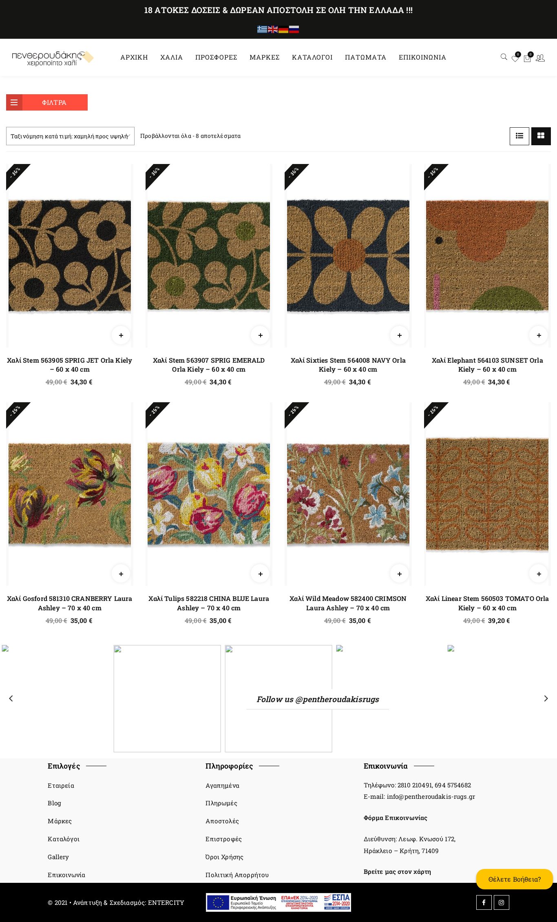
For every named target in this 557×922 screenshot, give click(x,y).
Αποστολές (222, 821)
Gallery (58, 857)
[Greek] (262, 29)
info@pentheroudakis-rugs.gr (431, 796)
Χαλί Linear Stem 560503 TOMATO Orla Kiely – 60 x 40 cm (487, 603)
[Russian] (294, 29)
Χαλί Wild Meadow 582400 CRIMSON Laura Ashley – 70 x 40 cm (348, 603)
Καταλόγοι (63, 839)
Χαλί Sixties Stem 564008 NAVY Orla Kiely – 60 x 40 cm (348, 364)
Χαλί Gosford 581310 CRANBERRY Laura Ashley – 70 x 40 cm (70, 603)
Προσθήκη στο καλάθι (121, 346)
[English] (273, 29)
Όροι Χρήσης (224, 857)
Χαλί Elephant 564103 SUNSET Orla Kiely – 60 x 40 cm (487, 364)
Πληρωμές (221, 803)
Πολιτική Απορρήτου (237, 875)
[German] (283, 29)
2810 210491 (415, 785)
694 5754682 (453, 785)
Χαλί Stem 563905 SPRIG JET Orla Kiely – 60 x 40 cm (69, 364)
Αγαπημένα (222, 785)
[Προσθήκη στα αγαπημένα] (17, 173)
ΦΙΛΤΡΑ (54, 102)
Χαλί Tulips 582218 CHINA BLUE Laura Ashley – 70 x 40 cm (208, 603)
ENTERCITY (166, 902)
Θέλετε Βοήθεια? (514, 879)
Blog (54, 803)
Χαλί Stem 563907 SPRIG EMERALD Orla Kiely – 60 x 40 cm (209, 364)
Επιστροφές (224, 839)
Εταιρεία (61, 785)
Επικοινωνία (66, 875)
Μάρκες (60, 821)
